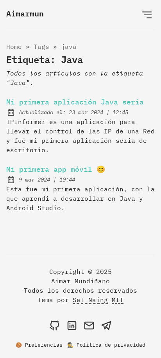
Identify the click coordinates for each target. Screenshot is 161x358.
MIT (117, 300)
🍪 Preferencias (39, 345)
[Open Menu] (147, 14)
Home (14, 46)
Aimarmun (25, 13)
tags (41, 46)
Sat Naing (90, 300)
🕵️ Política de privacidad (106, 345)
